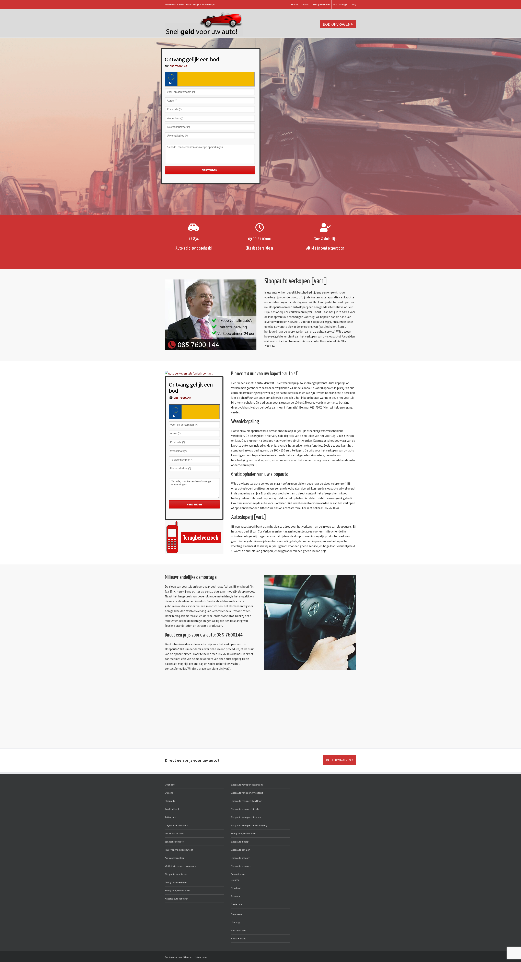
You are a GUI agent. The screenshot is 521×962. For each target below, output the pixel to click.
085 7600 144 (178, 66)
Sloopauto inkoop (239, 841)
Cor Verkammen (173, 957)
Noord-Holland (238, 938)
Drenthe (235, 879)
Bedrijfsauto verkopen (176, 882)
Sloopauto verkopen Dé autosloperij (249, 825)
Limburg (235, 922)
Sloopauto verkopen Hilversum (246, 817)
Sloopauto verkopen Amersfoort (247, 792)
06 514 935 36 (187, 4)
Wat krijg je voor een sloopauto (180, 866)
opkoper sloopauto (174, 841)
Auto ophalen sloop (174, 857)
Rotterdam (170, 817)
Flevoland (236, 888)
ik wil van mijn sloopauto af (179, 849)
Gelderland (237, 904)
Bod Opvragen (340, 4)
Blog (354, 4)
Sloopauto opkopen (240, 857)
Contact (305, 4)
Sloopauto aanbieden (176, 874)
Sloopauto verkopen (241, 866)
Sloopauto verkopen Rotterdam (247, 784)
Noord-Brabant (238, 930)
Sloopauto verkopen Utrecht (245, 809)
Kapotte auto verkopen (176, 898)
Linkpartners (200, 957)
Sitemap (187, 957)
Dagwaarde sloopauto (176, 825)
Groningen (236, 914)
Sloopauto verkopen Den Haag (246, 800)
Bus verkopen (238, 874)
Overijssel (170, 784)
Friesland (236, 896)
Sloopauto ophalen (240, 849)
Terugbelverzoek (321, 4)
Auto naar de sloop (174, 833)
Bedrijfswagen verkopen (177, 890)
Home (294, 4)
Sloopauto (170, 800)
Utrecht (169, 792)
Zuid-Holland (172, 809)
